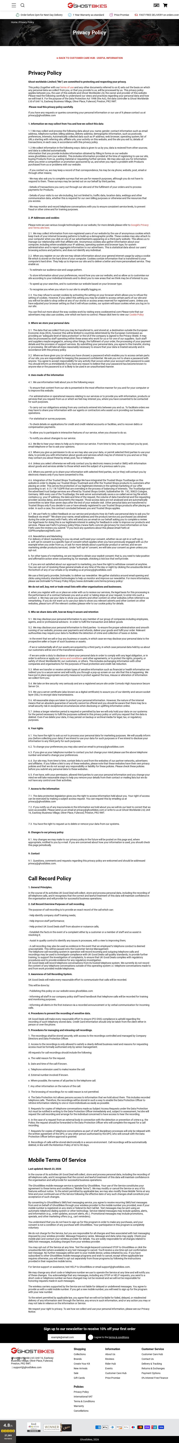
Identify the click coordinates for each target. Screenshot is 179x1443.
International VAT (83, 1396)
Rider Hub (110, 1363)
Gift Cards (79, 1377)
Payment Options (151, 1373)
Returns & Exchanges (153, 1368)
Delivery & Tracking (152, 1363)
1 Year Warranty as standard (88, 14)
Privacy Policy (81, 1391)
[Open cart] (165, 5)
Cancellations (81, 1410)
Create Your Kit (82, 1363)
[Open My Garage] (156, 5)
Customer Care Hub (116, 1373)
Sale (76, 1373)
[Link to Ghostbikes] (88, 5)
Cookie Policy (136, 314)
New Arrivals (80, 1368)
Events (109, 1368)
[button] (156, 5)
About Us (110, 1354)
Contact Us (148, 1359)
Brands (78, 1359)
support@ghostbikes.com (27, 1367)
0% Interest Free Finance (155, 1377)
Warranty (79, 1406)
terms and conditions (71, 658)
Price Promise (112, 1377)
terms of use (67, 87)
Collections (80, 1354)
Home (14, 22)
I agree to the (111, 1337)
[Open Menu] (14, 5)
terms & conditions (119, 1337)
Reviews (109, 1359)
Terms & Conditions (84, 1401)
